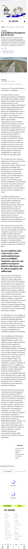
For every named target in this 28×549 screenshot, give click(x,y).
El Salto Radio (8, 524)
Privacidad (16, 522)
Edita (15, 526)
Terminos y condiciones (16, 539)
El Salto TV (7, 522)
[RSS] (24, 545)
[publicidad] (13, 11)
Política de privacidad (16, 534)
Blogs (6, 529)
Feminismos (7, 531)
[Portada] (13, 21)
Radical (6, 520)
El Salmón (7, 516)
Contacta (16, 516)
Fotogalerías (7, 526)
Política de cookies (18, 536)
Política (6, 514)
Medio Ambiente (8, 533)
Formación (16, 529)
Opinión (2, 27)
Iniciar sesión (24, 21)
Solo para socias (8, 537)
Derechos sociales (9, 535)
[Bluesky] (8, 545)
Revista (15, 518)
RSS (15, 531)
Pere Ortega (3, 80)
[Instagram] (5, 545)
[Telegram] (2, 545)
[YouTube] (16, 545)
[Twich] (11, 545)
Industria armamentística (10, 27)
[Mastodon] (22, 545)
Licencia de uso (17, 524)
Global (6, 518)
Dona (19, 506)
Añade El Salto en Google (8, 52)
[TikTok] (19, 545)
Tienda (15, 514)
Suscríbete (7, 506)
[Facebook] (13, 545)
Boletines (7, 539)
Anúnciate (16, 520)
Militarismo (18, 27)
